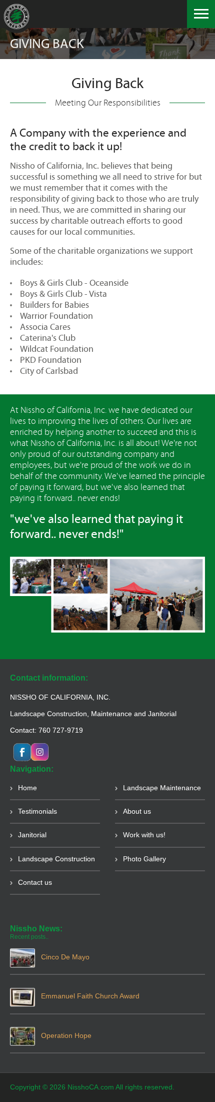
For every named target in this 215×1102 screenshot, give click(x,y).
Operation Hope (66, 1035)
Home (27, 788)
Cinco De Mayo (65, 957)
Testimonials (37, 811)
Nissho (16, 16)
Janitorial (32, 835)
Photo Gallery (144, 859)
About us (137, 811)
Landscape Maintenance (162, 788)
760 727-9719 (60, 730)
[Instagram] (19, 751)
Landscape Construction (56, 859)
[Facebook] (36, 751)
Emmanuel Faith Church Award (90, 996)
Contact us (35, 882)
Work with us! (144, 835)
